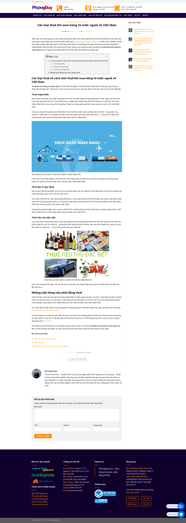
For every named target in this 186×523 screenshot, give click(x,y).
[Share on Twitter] (73, 359)
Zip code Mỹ (39, 342)
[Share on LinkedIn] (85, 359)
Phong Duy (47, 321)
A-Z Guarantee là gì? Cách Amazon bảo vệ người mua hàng (142, 52)
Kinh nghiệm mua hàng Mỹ (77, 22)
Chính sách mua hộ (39, 504)
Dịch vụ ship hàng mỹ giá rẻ (45, 339)
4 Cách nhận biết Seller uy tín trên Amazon (143, 60)
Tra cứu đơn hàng (37, 1)
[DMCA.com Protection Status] (101, 501)
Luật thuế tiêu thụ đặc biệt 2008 (45, 310)
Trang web (97, 425)
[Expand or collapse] (106, 56)
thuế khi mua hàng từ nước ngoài (87, 41)
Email (66, 425)
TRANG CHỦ (37, 15)
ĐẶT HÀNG (128, 15)
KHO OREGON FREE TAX (113, 15)
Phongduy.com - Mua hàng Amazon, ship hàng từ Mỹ (109, 472)
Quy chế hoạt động (39, 502)
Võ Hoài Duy (87, 31)
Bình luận (38, 407)
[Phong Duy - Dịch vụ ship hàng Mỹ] (42, 8)
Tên (36, 425)
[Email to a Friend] (77, 359)
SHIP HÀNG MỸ (49, 15)
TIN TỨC (137, 15)
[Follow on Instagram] (153, 1)
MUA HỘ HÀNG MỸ (95, 15)
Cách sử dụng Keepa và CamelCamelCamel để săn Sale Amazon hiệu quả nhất (143, 42)
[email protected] (75, 490)
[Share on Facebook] (69, 359)
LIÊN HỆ (145, 15)
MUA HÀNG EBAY (80, 15)
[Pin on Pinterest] (81, 359)
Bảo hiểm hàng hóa (40, 493)
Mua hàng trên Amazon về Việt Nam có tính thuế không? (144, 31)
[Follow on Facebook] (151, 1)
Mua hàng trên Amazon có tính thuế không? (51, 346)
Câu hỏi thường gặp (40, 499)
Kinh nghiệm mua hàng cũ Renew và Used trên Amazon (143, 68)
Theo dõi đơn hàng (39, 496)
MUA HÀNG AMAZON (64, 15)
